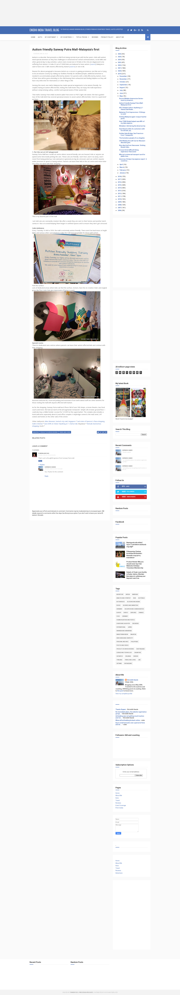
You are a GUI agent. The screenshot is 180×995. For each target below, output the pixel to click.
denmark (119, 609)
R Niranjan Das (43, 453)
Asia (134, 598)
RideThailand (140, 649)
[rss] (142, 30)
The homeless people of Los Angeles (132, 138)
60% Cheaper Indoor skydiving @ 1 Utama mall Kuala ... (131, 108)
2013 (119, 190)
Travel (118, 800)
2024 (119, 59)
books (118, 605)
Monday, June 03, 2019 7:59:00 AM (53, 468)
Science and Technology (124, 652)
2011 (119, 196)
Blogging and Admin (133, 601)
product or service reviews (49, 432)
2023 (119, 62)
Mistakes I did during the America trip (132, 126)
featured (133, 612)
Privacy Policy (107, 37)
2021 (119, 68)
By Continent (50, 37)
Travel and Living (64, 432)
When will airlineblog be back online (128, 720)
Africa (128, 594)
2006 (119, 210)
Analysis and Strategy (124, 598)
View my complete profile (124, 693)
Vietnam (119, 663)
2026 (119, 54)
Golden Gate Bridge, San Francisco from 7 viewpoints (131, 134)
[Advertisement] (13, 13)
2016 (119, 182)
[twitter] (131, 30)
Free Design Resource (86, 992)
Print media (119, 808)
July (121, 90)
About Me (120, 37)
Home (33, 37)
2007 (119, 207)
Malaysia (36, 432)
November (123, 79)
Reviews (95, 37)
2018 (119, 176)
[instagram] (139, 30)
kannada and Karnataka (124, 630)
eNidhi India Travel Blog (44, 30)
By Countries (66, 37)
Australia (141, 598)
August (122, 87)
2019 (119, 74)
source (93, 64)
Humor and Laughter (123, 623)
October (123, 82)
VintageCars (128, 663)
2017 (119, 179)
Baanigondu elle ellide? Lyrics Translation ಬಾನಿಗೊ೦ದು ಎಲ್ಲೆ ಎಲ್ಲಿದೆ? (136, 544)
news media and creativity (125, 638)
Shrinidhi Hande (50, 467)
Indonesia (135, 623)
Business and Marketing (130, 605)
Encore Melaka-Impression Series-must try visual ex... (131, 99)
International (121, 627)
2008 (119, 205)
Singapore (137, 652)
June (121, 93)
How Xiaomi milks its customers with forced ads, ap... (132, 129)
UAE (139, 659)
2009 (119, 202)
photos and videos (122, 645)
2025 (119, 57)
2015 (119, 185)
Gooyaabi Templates (111, 992)
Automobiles (121, 601)
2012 (119, 193)
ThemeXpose (74, 992)
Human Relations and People (126, 620)
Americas (135, 594)
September (124, 85)
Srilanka (128, 656)
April (121, 164)
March (122, 167)
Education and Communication (134, 609)
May (121, 96)
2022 (119, 65)
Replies (42, 465)
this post (120, 691)
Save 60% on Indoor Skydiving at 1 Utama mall (60, 424)
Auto (40, 37)
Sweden (135, 656)
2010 (119, 199)
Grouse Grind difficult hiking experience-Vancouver (129, 151)
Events (126, 612)
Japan (130, 627)
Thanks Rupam (121, 709)
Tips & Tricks (81, 37)
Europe (119, 612)
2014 (119, 188)
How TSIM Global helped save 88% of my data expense (131, 122)
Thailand (119, 659)
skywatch (120, 656)
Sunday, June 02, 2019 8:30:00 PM (47, 455)
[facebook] (128, 30)
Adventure (120, 594)
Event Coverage (121, 805)
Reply (40, 460)
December (123, 76)
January (122, 173)
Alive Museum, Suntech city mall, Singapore (60, 421)
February (123, 170)
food (118, 616)
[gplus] (135, 30)
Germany (125, 616)
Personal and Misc (122, 641)
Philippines (134, 641)
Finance (141, 612)
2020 (119, 71)
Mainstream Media (122, 634)
